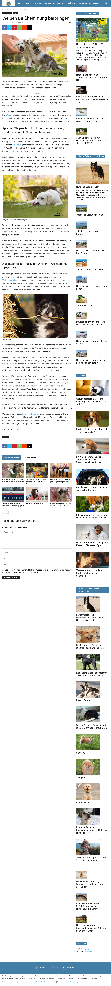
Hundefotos (31, 978)
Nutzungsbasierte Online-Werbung (67, 982)
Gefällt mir (89, 949)
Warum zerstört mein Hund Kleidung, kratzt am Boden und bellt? (91, 402)
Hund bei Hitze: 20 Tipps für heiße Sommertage (90, 45)
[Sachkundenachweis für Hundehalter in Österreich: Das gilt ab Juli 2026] (92, 131)
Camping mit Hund (85, 305)
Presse (54, 982)
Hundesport (41, 978)
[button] (106, 3)
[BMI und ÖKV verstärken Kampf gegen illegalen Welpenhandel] (61, 470)
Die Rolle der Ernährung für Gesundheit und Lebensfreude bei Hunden (91, 884)
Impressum (31, 982)
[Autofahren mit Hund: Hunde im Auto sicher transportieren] (92, 477)
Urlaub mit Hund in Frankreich (90, 269)
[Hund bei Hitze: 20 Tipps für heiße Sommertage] (92, 30)
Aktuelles (49, 3)
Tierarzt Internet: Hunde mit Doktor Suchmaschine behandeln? (90, 573)
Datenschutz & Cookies (43, 982)
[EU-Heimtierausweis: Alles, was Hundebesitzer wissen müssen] (92, 504)
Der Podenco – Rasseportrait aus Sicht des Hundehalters (90, 646)
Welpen (15, 13)
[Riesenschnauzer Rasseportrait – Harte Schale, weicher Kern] (92, 662)
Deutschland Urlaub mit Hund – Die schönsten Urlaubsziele (91, 323)
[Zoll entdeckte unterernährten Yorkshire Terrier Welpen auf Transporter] (37, 470)
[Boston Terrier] (92, 689)
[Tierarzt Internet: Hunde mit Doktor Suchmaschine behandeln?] (92, 560)
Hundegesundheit (7, 978)
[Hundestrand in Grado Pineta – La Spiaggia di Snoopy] (92, 353)
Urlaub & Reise (73, 976)
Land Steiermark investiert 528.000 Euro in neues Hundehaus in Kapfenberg (89, 906)
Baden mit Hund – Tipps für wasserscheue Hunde (90, 120)
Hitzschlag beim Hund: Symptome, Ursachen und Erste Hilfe (91, 77)
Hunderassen (85, 3)
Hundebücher (62, 978)
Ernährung (72, 3)
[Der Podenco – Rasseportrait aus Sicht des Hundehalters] (92, 634)
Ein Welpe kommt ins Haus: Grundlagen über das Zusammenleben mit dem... (89, 460)
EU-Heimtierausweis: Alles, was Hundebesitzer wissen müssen (91, 516)
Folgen (89, 951)
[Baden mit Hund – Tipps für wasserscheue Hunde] (92, 112)
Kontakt (24, 982)
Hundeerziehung (12, 10)
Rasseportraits (24, 3)
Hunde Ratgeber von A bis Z (35, 503)
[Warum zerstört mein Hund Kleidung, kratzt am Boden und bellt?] (92, 388)
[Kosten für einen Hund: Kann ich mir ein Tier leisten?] (92, 419)
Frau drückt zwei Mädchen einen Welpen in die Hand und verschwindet (60, 506)
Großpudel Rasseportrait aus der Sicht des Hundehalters (92, 859)
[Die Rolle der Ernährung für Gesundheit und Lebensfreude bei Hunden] (92, 875)
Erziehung (38, 3)
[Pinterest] (14, 27)
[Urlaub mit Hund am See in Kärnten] (92, 225)
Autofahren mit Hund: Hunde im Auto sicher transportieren (91, 488)
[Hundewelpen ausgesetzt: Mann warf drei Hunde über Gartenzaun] (13, 470)
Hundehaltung (6, 976)
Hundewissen (29, 976)
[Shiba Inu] (92, 742)
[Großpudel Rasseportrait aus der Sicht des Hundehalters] (92, 847)
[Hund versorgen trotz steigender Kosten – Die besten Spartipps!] (92, 532)
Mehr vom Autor (29, 458)
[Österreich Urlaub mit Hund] (92, 208)
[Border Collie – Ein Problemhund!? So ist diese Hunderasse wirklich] (92, 604)
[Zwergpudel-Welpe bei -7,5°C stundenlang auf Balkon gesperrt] (13, 494)
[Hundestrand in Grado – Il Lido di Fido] (92, 334)
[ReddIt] (24, 27)
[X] (9, 27)
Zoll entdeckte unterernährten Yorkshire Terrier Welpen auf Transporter (36, 482)
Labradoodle (82, 802)
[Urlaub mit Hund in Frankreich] (92, 263)
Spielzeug (17, 145)
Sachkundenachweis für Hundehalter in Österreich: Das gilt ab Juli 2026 (91, 141)
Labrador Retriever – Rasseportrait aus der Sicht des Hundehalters (92, 830)
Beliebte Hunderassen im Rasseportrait (88, 590)
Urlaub (96, 3)
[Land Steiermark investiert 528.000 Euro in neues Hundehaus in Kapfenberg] (92, 897)
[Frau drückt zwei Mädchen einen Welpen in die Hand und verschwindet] (61, 494)
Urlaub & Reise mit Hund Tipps (90, 156)
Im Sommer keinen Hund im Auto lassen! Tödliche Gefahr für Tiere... (92, 99)
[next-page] (7, 512)
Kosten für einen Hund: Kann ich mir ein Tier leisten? (92, 430)
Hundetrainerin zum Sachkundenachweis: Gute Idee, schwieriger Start (91, 928)
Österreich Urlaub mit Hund (89, 214)
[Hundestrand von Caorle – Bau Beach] (92, 279)
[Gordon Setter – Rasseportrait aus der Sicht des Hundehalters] (92, 714)
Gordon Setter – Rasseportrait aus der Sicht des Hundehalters (91, 726)
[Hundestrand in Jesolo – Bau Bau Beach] (92, 244)
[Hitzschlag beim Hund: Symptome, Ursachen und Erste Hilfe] (92, 68)
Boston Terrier (83, 700)
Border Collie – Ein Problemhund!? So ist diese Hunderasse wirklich (89, 618)
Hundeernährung (96, 976)
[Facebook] (4, 27)
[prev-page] (3, 512)
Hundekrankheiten (20, 978)
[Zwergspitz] (92, 767)
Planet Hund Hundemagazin (12, 982)
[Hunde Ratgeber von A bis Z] (37, 494)
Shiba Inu (80, 752)
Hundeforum (93, 978)
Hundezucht (71, 978)
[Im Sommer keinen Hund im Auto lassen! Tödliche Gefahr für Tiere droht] (92, 90)
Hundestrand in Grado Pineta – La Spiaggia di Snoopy (91, 361)
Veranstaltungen (82, 978)
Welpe (8, 115)
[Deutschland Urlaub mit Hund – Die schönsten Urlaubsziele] (92, 315)
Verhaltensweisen (10, 280)
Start (3, 10)
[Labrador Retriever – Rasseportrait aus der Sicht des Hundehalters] (92, 816)
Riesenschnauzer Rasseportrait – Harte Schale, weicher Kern (91, 674)
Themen (59, 3)
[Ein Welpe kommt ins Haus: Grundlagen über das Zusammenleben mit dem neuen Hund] (92, 446)
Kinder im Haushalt (30, 414)
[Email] (29, 27)
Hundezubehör (51, 978)
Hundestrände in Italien (87, 187)
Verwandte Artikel (11, 458)
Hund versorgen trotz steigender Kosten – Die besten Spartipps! (92, 544)
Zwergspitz (81, 777)
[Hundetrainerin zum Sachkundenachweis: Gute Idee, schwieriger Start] (92, 919)
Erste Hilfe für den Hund (60, 976)
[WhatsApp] (19, 27)
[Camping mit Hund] (92, 299)
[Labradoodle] (92, 791)
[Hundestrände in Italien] (92, 172)
